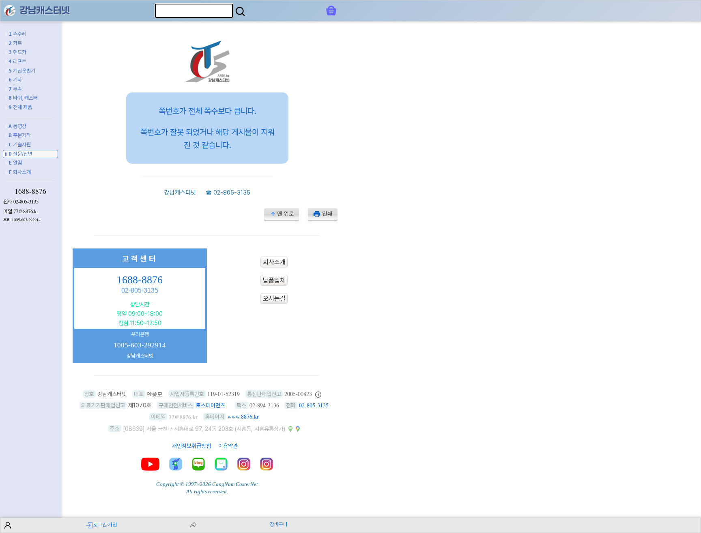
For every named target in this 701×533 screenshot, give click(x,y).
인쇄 (327, 213)
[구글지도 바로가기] (297, 428)
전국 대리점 (175, 464)
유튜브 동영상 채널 (150, 464)
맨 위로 (285, 213)
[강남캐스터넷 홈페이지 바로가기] (207, 80)
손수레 (17, 34)
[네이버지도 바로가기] (290, 428)
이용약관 (228, 446)
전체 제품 (20, 107)
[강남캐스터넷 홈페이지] (10, 10)
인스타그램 (243, 464)
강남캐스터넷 (180, 192)
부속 (15, 89)
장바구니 (279, 524)
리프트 (17, 61)
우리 (22, 220)
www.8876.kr (243, 416)
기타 (15, 80)
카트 (15, 43)
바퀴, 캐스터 (23, 98)
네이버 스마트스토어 (221, 464)
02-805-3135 (26, 201)
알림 (15, 163)
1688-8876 (30, 191)
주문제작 (20, 135)
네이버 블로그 (198, 464)
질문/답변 (20, 154)
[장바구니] (331, 10)
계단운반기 (22, 71)
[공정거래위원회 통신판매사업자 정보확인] (318, 394)
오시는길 (274, 298)
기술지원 (20, 144)
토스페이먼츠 (210, 405)
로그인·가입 (105, 525)
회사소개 (20, 172)
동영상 (17, 126)
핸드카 (17, 52)
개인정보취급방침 (191, 446)
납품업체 (274, 280)
